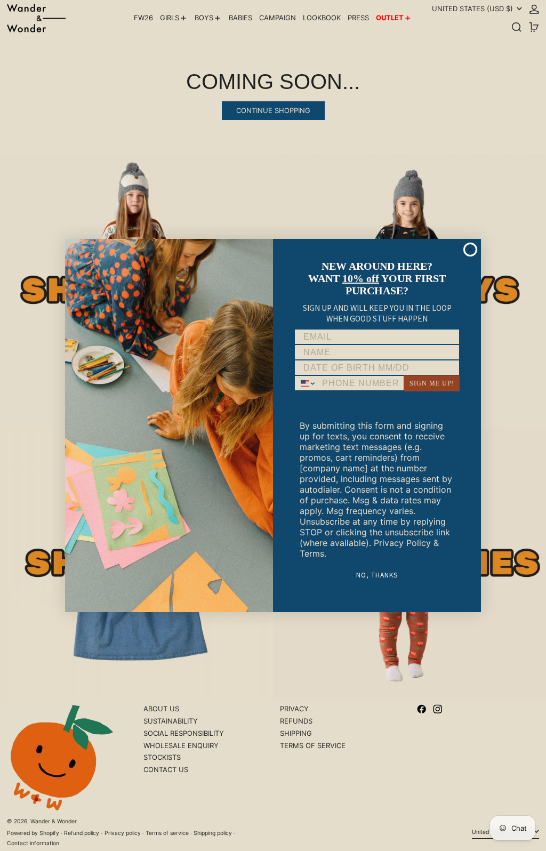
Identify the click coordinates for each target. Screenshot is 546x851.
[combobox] (306, 383)
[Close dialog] (470, 249)
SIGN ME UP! (432, 383)
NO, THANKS (377, 574)
